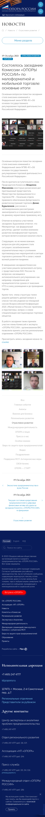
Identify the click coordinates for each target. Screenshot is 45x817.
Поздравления (22, 454)
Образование (7, 637)
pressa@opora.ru (9, 773)
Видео (23, 450)
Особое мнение (22, 441)
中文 (24, 541)
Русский (6, 541)
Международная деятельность (22, 427)
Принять (11, 809)
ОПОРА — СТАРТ (22, 468)
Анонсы (22, 409)
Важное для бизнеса (22, 414)
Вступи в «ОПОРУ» (14, 592)
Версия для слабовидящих (14, 15)
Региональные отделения (17, 698)
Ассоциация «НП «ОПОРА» (13, 605)
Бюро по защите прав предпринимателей (22, 445)
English (16, 541)
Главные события (22, 405)
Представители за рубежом (19, 702)
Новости (11, 30)
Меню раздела (23, 40)
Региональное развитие (22, 418)
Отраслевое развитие (28, 30)
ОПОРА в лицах (22, 432)
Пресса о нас (22, 436)
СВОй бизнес (22, 463)
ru (41, 11)
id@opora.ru (9, 680)
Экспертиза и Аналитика (12, 620)
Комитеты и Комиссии (11, 612)
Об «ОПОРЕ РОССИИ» (11, 601)
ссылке (5, 342)
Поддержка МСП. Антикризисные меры (22, 459)
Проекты (5, 641)
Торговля (8, 59)
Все (22, 400)
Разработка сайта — (13, 649)
